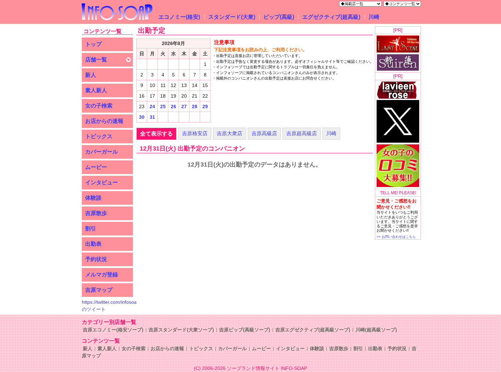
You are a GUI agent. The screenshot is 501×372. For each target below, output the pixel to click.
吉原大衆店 (229, 133)
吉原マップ (98, 290)
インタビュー (101, 182)
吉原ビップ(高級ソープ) (244, 329)
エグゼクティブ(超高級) (331, 17)
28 (194, 106)
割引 (90, 228)
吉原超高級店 (301, 133)
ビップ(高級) (278, 17)
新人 (90, 75)
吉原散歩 (96, 213)
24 (152, 106)
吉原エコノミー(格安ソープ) (113, 329)
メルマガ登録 (101, 274)
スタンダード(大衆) (231, 17)
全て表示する (156, 134)
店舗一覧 (96, 59)
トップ (93, 44)
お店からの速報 (104, 121)
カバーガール (101, 152)
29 (205, 106)
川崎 (373, 17)
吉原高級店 (264, 133)
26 (173, 106)
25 (163, 106)
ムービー (96, 167)
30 (142, 117)
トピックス (98, 136)
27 (184, 106)
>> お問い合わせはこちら (396, 237)
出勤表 (93, 244)
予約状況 (96, 259)
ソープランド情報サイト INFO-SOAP (267, 368)
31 (152, 117)
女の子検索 (98, 106)
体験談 (93, 198)
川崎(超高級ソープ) (376, 329)
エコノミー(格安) (179, 17)
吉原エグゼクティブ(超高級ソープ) (312, 329)
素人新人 (96, 90)
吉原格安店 (195, 133)
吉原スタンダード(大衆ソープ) (181, 329)
